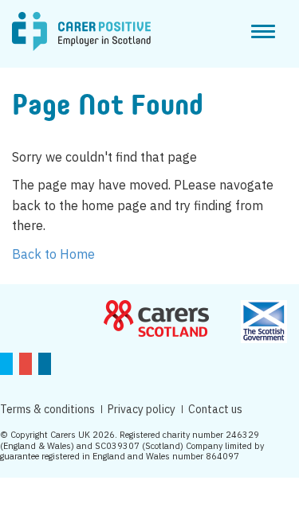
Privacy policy (141, 409)
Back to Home (53, 254)
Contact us (215, 409)
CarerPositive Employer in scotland (81, 32)
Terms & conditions (47, 409)
